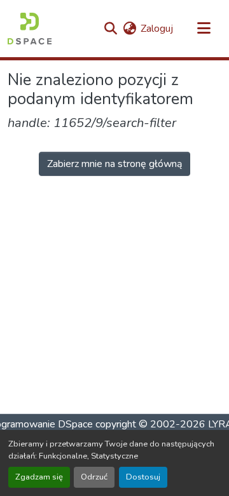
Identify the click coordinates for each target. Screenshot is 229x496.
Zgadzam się (39, 477)
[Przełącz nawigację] (203, 29)
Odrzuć (94, 477)
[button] (30, 28)
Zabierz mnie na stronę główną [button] (114, 164)
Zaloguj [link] (157, 29)
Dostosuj (143, 477)
